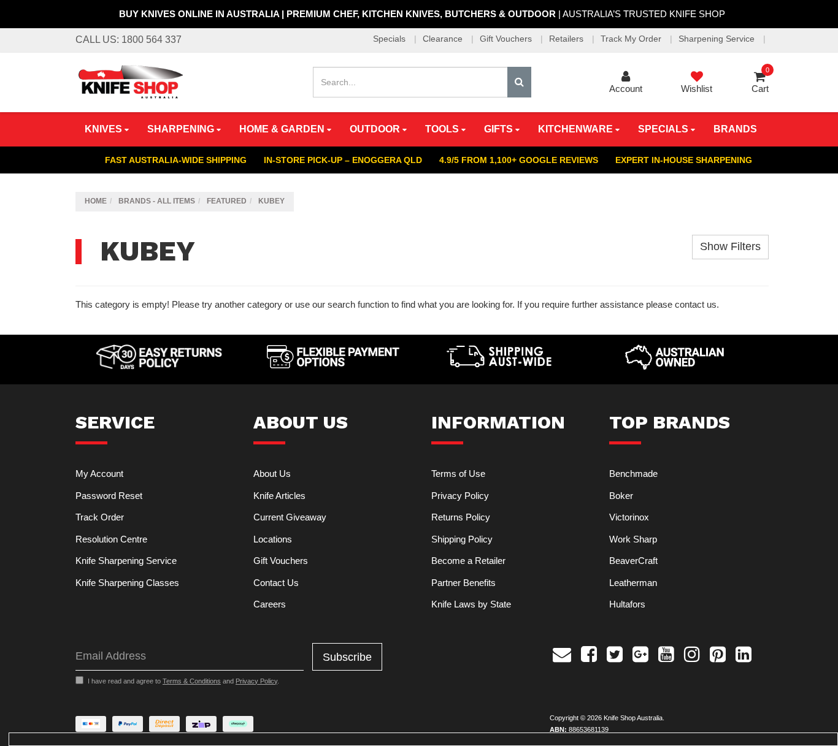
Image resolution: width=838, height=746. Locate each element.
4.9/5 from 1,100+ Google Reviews (518, 160)
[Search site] (519, 82)
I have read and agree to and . (183, 681)
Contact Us (276, 582)
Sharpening (182, 129)
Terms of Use (458, 473)
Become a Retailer (468, 560)
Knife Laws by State (471, 604)
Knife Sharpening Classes (127, 582)
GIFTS (499, 129)
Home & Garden (283, 129)
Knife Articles (279, 495)
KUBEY (271, 201)
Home (96, 201)
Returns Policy (460, 517)
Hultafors (627, 604)
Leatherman (633, 582)
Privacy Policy (460, 495)
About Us (272, 473)
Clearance (444, 39)
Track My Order (632, 39)
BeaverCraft (633, 560)
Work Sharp (633, 539)
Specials (390, 39)
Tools (443, 129)
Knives (105, 129)
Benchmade (633, 473)
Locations (272, 539)
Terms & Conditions (192, 681)
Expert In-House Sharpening (683, 160)
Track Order (99, 517)
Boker (621, 495)
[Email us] (562, 653)
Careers (269, 604)
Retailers (567, 39)
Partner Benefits (463, 582)
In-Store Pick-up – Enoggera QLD (343, 160)
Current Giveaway (289, 517)
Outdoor (376, 129)
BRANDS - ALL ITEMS (156, 201)
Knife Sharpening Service (126, 560)
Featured (227, 201)
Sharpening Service (717, 39)
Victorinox (629, 517)
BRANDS (735, 129)
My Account (99, 473)
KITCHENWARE (576, 129)
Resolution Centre (111, 539)
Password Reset (108, 495)
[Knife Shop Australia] (130, 81)
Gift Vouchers (507, 39)
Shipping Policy (462, 539)
